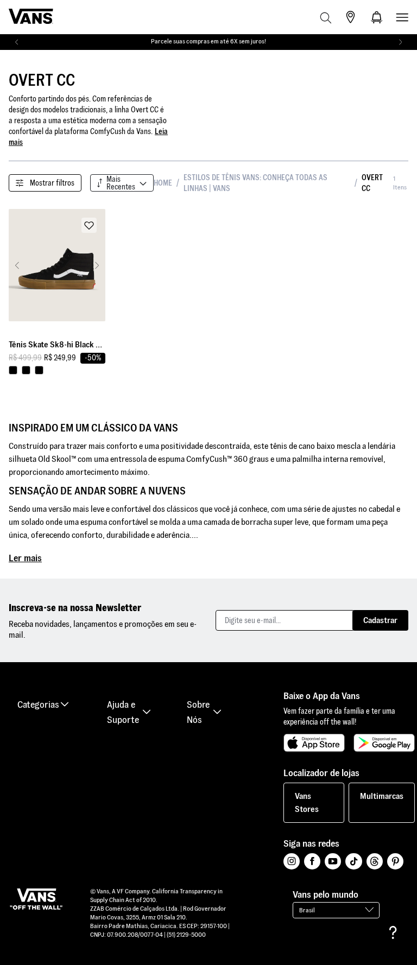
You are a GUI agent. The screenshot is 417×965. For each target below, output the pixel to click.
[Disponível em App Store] (314, 743)
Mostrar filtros (52, 183)
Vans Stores (307, 802)
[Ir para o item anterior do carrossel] (16, 42)
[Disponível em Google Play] (384, 743)
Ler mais (25, 557)
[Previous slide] (17, 265)
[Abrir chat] (393, 932)
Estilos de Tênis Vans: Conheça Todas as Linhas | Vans (255, 183)
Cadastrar (380, 620)
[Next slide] (97, 265)
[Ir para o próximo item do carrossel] (400, 42)
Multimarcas (381, 796)
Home (163, 183)
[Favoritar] (89, 225)
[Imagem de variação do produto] (13, 370)
